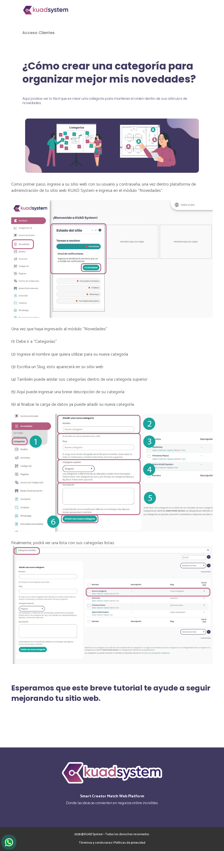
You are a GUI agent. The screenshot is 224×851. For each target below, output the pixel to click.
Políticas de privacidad (129, 842)
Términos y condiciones (95, 842)
